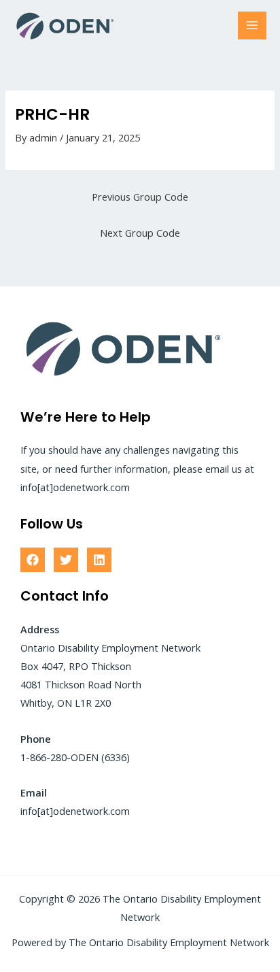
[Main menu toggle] (252, 26)
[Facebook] (32, 560)
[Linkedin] (99, 560)
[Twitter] (66, 560)
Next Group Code (140, 232)
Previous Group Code (140, 196)
